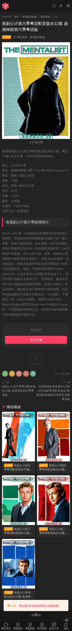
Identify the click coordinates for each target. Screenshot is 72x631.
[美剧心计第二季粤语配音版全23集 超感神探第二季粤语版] (53, 500)
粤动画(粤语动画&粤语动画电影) (39, 605)
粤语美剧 (22, 37)
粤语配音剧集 (37, 37)
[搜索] (54, 6)
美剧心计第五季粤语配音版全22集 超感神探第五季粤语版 (19, 390)
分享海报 (64, 373)
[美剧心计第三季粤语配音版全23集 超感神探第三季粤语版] (18, 500)
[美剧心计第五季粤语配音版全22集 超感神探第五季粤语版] (18, 436)
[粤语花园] (5, 6)
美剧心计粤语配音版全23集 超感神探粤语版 (17, 595)
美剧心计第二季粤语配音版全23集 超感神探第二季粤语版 (53, 531)
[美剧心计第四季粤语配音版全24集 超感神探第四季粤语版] (53, 436)
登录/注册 (36, 339)
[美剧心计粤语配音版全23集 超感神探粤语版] (18, 564)
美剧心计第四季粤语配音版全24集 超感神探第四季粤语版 (53, 467)
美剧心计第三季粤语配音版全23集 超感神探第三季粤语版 (18, 531)
